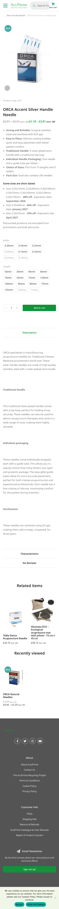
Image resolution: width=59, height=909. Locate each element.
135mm (9, 289)
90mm (21, 283)
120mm (44, 277)
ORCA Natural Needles (11, 696)
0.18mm (22, 257)
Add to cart (39, 307)
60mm (43, 271)
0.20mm (9, 251)
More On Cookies (35, 904)
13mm (34, 289)
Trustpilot (8, 730)
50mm (8, 271)
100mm (9, 283)
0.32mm (36, 251)
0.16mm (22, 251)
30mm (19, 271)
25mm (19, 277)
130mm (22, 289)
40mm (31, 271)
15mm (31, 277)
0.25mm (36, 245)
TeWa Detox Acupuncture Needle (15, 637)
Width (6, 240)
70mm (8, 277)
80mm (33, 283)
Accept (19, 904)
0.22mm (9, 257)
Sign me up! (29, 869)
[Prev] (45, 100)
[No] (55, 897)
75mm (44, 283)
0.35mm (22, 245)
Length (6, 266)
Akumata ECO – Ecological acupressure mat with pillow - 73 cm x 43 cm (43, 632)
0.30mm (9, 245)
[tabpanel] (29, 440)
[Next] (53, 100)
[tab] (29, 332)
